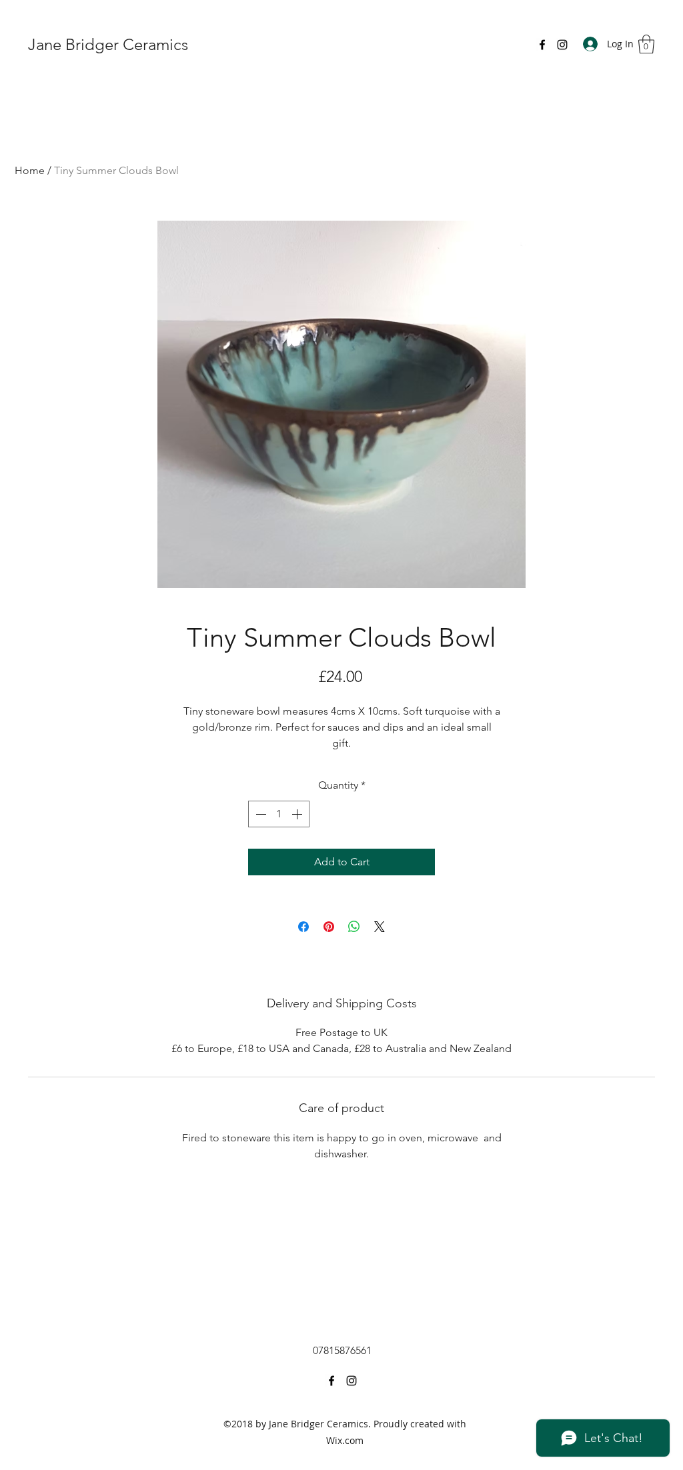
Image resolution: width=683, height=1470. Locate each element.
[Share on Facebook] (303, 927)
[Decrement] (259, 814)
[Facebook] (542, 44)
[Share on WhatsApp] (354, 927)
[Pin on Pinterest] (329, 927)
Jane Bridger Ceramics (108, 44)
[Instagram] (562, 44)
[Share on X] (380, 927)
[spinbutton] (279, 814)
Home (30, 170)
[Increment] (298, 814)
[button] (646, 44)
